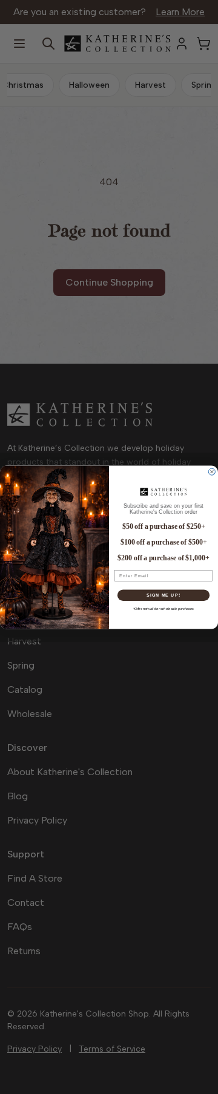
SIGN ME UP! (163, 594)
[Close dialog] (211, 471)
